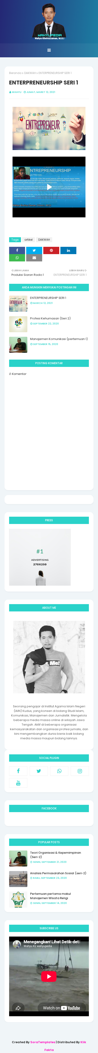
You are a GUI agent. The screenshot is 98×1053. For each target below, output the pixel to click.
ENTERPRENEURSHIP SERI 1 (48, 298)
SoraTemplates (42, 1042)
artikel (28, 240)
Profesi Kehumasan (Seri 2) (50, 318)
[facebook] (18, 771)
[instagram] (80, 771)
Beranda (15, 73)
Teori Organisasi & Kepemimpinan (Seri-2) (55, 854)
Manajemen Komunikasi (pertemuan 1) (59, 339)
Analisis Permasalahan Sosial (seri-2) (58, 873)
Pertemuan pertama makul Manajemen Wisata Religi (50, 896)
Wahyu (16, 92)
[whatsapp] (59, 771)
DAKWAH (30, 73)
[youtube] (18, 783)
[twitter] (39, 771)
